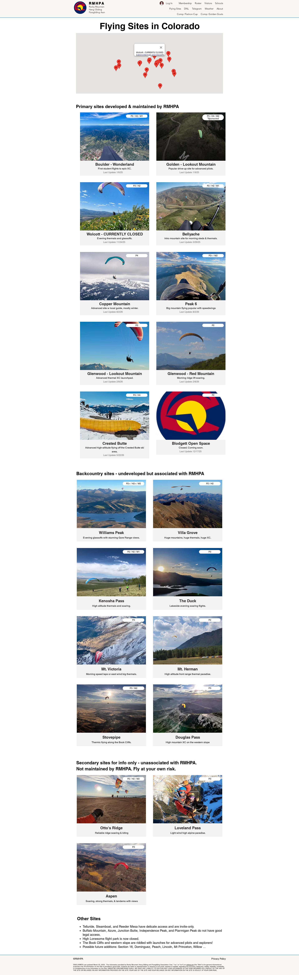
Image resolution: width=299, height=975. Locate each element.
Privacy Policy (218, 958)
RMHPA (97, 3)
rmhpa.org (190, 965)
